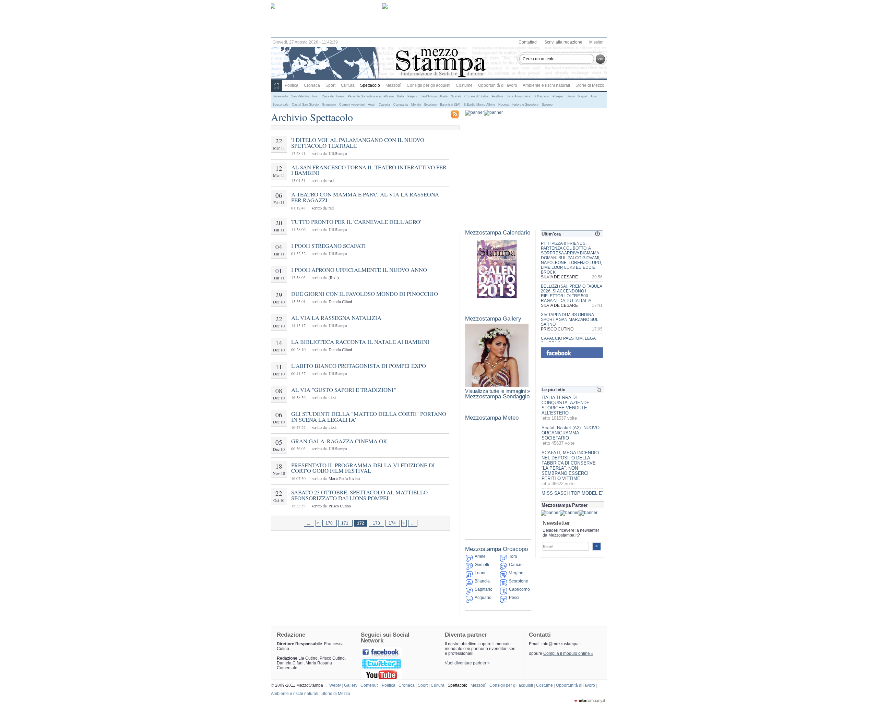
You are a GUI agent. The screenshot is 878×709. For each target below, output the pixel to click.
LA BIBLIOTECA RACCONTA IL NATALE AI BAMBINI (360, 342)
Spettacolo (370, 85)
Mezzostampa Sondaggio (497, 396)
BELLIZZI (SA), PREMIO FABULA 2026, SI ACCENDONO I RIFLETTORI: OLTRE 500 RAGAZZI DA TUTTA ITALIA (571, 293)
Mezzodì (393, 85)
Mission (596, 42)
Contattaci (528, 42)
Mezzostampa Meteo (492, 417)
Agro (594, 96)
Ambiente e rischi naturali (546, 85)
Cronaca (312, 85)
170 (329, 523)
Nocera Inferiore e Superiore (518, 104)
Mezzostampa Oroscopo (496, 549)
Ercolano (430, 104)
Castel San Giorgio (305, 104)
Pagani (412, 96)
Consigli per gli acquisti (428, 85)
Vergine (516, 572)
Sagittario (484, 589)
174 (393, 523)
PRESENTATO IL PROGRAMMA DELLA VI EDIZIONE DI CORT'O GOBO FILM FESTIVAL (363, 468)
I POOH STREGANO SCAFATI (328, 246)
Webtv (336, 685)
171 (345, 523)
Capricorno (519, 589)
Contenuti (370, 685)
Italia (400, 96)
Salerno (547, 104)
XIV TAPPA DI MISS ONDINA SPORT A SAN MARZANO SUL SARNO (569, 319)
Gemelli (482, 564)
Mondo (416, 104)
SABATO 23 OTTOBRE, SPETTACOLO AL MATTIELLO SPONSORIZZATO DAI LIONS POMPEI (359, 495)
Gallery (351, 685)
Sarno (571, 96)
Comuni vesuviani (352, 104)
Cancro (516, 564)
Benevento (280, 96)
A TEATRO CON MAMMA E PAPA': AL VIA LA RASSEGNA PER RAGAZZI (365, 197)
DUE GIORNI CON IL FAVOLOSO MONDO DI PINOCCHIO (364, 294)
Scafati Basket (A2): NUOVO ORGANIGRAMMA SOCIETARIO (571, 433)
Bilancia (482, 581)
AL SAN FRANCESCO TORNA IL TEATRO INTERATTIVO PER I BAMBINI (369, 170)
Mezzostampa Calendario (497, 232)
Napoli (582, 96)
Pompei (558, 96)
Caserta (384, 104)
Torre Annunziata (518, 96)
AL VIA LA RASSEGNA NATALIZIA (336, 318)
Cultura (348, 85)
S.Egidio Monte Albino (479, 104)
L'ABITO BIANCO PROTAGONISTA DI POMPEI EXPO (358, 366)
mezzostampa (440, 63)
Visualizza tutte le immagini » (497, 391)
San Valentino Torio (304, 96)
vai (600, 58)
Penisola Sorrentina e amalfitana (371, 96)
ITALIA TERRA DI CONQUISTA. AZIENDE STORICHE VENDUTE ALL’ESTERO (566, 405)
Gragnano (329, 104)
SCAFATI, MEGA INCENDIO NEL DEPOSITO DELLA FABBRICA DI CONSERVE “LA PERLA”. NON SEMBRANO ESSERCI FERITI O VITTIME (570, 465)
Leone (481, 572)
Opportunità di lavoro (497, 85)
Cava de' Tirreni (333, 96)
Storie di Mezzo (590, 85)
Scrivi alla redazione (563, 42)
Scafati (456, 96)
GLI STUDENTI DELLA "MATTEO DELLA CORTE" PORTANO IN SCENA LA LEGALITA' (368, 416)
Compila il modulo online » (568, 653)
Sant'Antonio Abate (434, 96)
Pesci (514, 597)
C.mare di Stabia (476, 96)
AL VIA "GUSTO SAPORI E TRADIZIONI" (343, 390)
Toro (513, 556)
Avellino (497, 96)
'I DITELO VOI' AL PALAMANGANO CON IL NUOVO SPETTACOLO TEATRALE (357, 142)
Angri (371, 104)
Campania (400, 104)
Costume (464, 85)
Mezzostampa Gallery (493, 318)
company (589, 701)
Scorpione (518, 581)
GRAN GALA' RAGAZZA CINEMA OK (339, 441)
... (309, 523)
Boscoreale (280, 104)
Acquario (483, 597)
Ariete (480, 556)
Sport (330, 85)
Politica (291, 85)
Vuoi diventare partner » (467, 663)
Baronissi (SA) (450, 104)
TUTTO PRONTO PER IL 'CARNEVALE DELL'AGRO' (356, 222)
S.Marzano (541, 96)
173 (376, 523)
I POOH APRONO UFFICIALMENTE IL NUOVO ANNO (359, 270)
